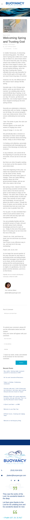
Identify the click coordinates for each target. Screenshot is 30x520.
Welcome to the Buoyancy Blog (12, 420)
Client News (11, 44)
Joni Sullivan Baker (10, 46)
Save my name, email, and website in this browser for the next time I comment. (15, 356)
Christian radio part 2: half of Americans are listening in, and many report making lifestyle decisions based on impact (15, 390)
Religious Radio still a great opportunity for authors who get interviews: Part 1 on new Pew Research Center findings (15, 398)
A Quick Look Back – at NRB (12, 404)
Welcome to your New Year (11, 409)
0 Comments (7, 48)
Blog (5, 44)
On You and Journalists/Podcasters (13, 377)
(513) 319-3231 (16, 470)
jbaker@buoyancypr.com (16, 475)
